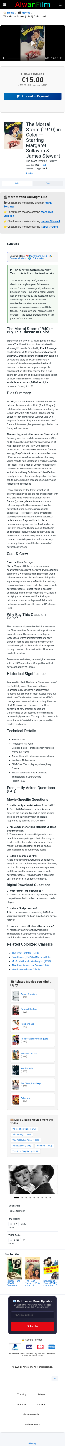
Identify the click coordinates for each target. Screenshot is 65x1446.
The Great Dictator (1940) (25, 953)
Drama (29, 173)
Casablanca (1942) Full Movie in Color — (32, 957)
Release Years (32, 1424)
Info (17, 183)
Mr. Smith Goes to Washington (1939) (31, 961)
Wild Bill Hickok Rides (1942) (25, 1140)
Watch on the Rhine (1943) (26, 969)
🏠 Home (8, 13)
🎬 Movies (24, 13)
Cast (48, 183)
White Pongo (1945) (21, 1134)
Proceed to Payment (35, 96)
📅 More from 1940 (36, 256)
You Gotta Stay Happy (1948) (25, 1151)
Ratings (41, 1394)
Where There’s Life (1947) (24, 1129)
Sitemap (32, 1443)
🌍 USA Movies (36, 258)
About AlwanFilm (31, 1414)
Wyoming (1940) (44, 1146)
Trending (21, 1394)
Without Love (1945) (21, 1146)
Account (21, 1404)
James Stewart (50, 221)
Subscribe (32, 1326)
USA (44, 165)
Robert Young (49, 226)
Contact (41, 1404)
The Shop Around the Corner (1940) (31, 965)
